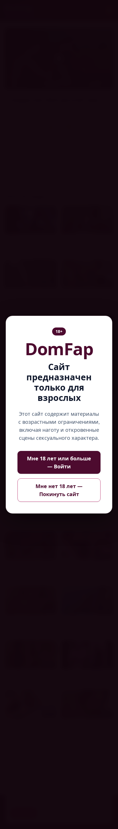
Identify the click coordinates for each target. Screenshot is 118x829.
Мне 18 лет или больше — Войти (59, 462)
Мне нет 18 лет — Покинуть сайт (59, 490)
